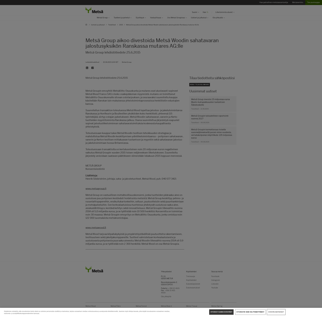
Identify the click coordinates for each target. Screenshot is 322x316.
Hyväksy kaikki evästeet (221, 312)
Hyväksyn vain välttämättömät (250, 312)
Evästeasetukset (276, 312)
